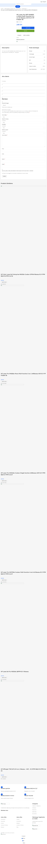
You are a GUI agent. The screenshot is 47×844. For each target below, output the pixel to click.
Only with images (5, 103)
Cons (3, 153)
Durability (4, 124)
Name (3, 159)
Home (2, 8)
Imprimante (24, 8)
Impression (18, 8)
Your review (5, 135)
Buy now (25, 30)
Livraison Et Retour (20, 825)
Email (3, 164)
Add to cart (28, 27)
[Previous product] (1, 12)
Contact (2, 823)
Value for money (5, 118)
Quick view (5, 272)
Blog (17, 827)
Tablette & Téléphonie (36, 805)
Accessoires (34, 813)
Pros (3, 148)
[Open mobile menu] (1, 2)
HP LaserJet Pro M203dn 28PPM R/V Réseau (15, 671)
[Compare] (2, 272)
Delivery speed (5, 129)
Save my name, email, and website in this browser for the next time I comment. (17, 170)
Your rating (4, 115)
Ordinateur (34, 807)
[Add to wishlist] (8, 272)
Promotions (19, 821)
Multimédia (34, 811)
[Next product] (3, 12)
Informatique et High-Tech (10, 8)
